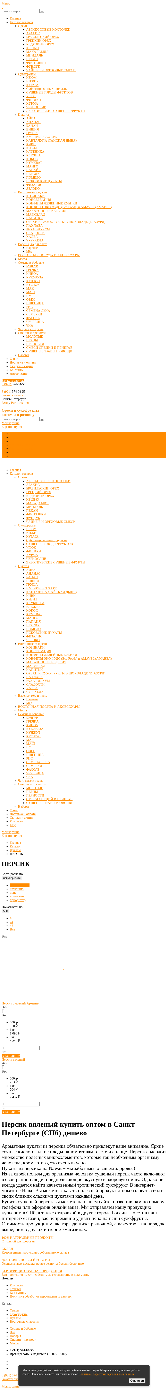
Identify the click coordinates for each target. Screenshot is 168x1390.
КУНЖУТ (33, 281)
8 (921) (7, 384)
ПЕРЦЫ (32, 340)
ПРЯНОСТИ (35, 344)
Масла (22, 259)
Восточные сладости (32, 192)
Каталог (15, 846)
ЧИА (29, 325)
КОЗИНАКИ (35, 196)
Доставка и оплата (23, 362)
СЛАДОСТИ (35, 233)
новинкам (17, 896)
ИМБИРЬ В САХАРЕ (41, 137)
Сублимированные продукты (46, 88)
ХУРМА (32, 103)
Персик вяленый (13, 1059)
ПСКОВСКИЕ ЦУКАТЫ (44, 181)
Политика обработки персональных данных (41, 1296)
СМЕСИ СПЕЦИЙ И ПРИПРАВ (49, 347)
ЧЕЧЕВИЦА (35, 321)
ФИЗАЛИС (34, 185)
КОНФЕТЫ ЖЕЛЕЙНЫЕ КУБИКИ (51, 203)
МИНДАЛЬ (34, 55)
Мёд (29, 251)
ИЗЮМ (31, 77)
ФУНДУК (33, 66)
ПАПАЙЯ (33, 170)
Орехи (22, 26)
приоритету (18, 900)
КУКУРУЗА (34, 277)
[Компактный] (32, 999)
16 (11, 918)
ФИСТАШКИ (36, 63)
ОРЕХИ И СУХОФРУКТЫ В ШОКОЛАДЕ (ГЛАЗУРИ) (65, 222)
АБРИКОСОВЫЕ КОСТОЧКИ (48, 29)
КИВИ (31, 144)
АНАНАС (33, 122)
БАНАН (32, 125)
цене (13, 892)
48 (11, 925)
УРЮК (31, 96)
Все (12, 929)
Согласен (137, 1380)
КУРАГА (32, 85)
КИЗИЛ (31, 148)
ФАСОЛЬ (33, 318)
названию (17, 889)
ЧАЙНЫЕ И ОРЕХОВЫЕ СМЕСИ (51, 70)
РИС (29, 307)
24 (11, 922)
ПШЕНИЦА (35, 303)
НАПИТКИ (34, 218)
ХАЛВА (32, 236)
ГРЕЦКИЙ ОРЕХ (38, 40)
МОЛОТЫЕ (34, 336)
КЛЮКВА (33, 155)
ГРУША (32, 133)
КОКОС (32, 159)
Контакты (17, 370)
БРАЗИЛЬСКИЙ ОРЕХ (42, 37)
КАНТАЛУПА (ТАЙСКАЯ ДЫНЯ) (51, 140)
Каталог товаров (21, 22)
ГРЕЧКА (32, 270)
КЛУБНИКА (35, 151)
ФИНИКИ (33, 100)
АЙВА (31, 118)
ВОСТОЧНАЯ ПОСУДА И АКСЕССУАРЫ (49, 255)
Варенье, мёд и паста (32, 244)
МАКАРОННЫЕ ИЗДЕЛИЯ (46, 210)
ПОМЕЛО (33, 177)
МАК (30, 288)
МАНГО (32, 166)
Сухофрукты (27, 74)
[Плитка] (33, 968)
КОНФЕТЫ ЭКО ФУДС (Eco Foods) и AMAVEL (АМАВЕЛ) (69, 207)
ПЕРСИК (33, 173)
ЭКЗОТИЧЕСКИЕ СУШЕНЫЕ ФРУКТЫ (55, 111)
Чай (12, 1332)
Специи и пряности (32, 333)
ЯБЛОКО (33, 188)
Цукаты (23, 114)
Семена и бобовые (31, 262)
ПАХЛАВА (34, 225)
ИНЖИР (32, 81)
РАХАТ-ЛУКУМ (38, 229)
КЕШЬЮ (32, 48)
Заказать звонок (13, 380)
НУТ (29, 296)
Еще (13, 456)
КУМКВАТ (34, 162)
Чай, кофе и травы (30, 329)
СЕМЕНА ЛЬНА (38, 310)
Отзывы (15, 1289)
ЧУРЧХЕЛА (35, 240)
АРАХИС (33, 33)
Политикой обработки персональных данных (106, 1374)
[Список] (94, 968)
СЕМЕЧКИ (34, 314)
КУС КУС (33, 284)
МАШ (30, 292)
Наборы (23, 355)
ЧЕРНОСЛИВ (36, 107)
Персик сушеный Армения (20, 1003)
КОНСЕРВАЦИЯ (38, 199)
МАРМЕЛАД (35, 214)
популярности (20, 885)
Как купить (18, 1292)
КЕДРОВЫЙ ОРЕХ (40, 44)
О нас (14, 358)
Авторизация (19, 373)
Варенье (32, 247)
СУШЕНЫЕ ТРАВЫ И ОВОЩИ (49, 351)
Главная (15, 18)
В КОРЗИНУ (11, 1056)
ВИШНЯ (32, 129)
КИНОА (32, 273)
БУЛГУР (32, 266)
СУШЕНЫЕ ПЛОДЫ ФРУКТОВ (49, 92)
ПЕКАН (32, 59)
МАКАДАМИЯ (37, 51)
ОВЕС (30, 299)
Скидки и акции (21, 366)
